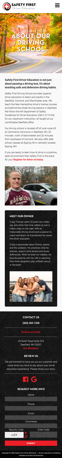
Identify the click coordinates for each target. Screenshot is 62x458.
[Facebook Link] (27, 379)
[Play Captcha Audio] (25, 433)
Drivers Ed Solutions (35, 455)
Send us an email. (31, 332)
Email (31, 413)
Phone (31, 404)
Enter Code (43, 429)
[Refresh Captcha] (25, 436)
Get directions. (31, 348)
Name (31, 394)
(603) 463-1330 (31, 323)
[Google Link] (35, 379)
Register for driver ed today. (28, 159)
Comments (31, 421)
